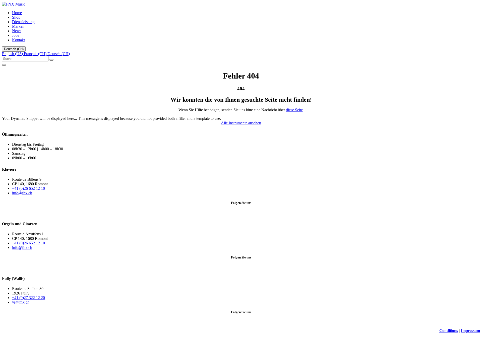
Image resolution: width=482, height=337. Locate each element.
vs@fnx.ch (20, 302)
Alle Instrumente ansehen (241, 123)
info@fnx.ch (22, 193)
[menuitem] (17, 13)
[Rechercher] (51, 60)
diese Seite (294, 110)
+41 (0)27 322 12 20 (28, 297)
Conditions (448, 330)
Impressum (470, 330)
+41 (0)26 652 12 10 (28, 188)
